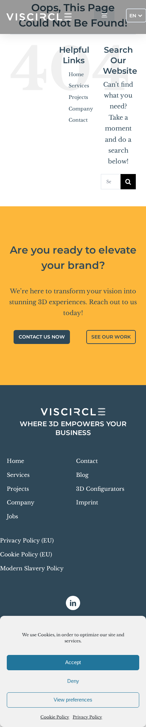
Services (79, 86)
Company (81, 109)
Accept (73, 662)
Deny (73, 681)
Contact (78, 120)
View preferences (73, 700)
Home (76, 74)
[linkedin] (73, 603)
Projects (78, 97)
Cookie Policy (54, 717)
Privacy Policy (87, 717)
